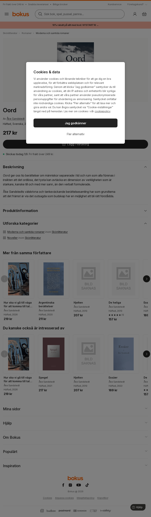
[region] (75, 103)
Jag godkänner (75, 123)
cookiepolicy (102, 111)
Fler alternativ (76, 134)
